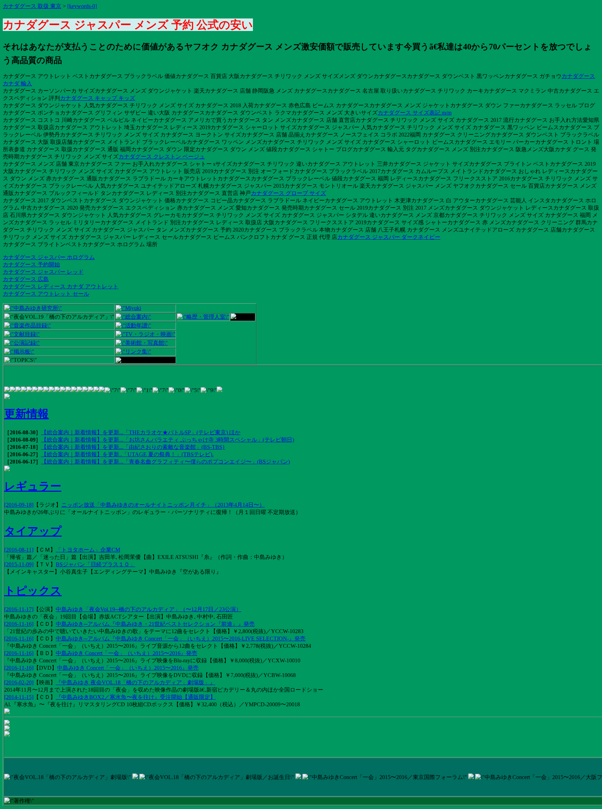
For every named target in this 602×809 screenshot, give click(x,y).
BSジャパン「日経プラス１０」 (95, 564)
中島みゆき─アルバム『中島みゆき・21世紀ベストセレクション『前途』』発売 (155, 624)
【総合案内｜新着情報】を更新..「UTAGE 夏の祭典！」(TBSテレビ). (127, 454)
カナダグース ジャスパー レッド (43, 272)
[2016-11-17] (18, 609)
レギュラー (32, 486)
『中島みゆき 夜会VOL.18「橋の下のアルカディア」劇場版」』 (135, 682)
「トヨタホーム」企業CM (88, 550)
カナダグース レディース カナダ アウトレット (60, 286)
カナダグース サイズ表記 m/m (415, 113)
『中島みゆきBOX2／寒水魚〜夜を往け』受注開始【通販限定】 (136, 697)
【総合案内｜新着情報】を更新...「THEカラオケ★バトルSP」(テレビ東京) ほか (140, 432)
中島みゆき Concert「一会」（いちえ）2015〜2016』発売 (126, 653)
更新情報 (26, 413)
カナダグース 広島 (26, 279)
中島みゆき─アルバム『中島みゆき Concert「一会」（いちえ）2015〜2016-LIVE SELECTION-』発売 (181, 638)
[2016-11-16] (18, 624)
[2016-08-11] (18, 550)
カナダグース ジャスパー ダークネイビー (388, 237)
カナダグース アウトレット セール (46, 294)
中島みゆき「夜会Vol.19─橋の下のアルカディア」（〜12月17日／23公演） (148, 609)
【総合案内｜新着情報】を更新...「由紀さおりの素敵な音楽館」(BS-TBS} (133, 447)
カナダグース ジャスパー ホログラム (49, 257)
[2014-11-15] (18, 697)
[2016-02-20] (18, 682)
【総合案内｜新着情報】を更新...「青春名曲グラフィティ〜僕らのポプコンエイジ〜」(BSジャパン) (165, 462)
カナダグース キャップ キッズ (97, 98)
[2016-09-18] (18, 505)
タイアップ (33, 531)
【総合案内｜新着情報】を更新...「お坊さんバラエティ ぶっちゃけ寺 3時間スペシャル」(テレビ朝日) (167, 440)
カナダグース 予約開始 (31, 264)
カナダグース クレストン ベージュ (161, 157)
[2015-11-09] (18, 564)
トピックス (33, 590)
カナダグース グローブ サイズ (288, 193)
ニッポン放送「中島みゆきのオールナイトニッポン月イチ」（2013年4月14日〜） (163, 505)
